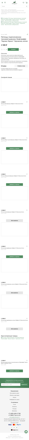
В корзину (13, 49)
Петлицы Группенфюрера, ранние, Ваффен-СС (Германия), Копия (14, 284)
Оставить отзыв (21, 66)
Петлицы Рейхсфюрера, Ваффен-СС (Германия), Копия (12, 103)
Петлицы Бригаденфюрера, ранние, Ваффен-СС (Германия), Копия (14, 320)
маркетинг (21, 437)
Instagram (14, 427)
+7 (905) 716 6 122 (14, 415)
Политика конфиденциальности (14, 436)
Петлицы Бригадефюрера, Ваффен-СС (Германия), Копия (12, 248)
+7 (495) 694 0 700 (14, 413)
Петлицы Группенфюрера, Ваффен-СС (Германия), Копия (12, 211)
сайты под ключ (15, 437)
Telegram (17, 427)
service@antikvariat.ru (14, 417)
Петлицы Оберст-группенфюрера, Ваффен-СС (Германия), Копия (14, 139)
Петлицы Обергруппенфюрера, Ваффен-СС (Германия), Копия (13, 175)
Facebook (12, 427)
